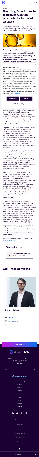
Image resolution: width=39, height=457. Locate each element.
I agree (26, 98)
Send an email (13, 321)
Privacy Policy (19, 424)
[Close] (35, 65)
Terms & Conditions (19, 433)
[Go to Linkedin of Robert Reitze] (6, 325)
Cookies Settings (20, 103)
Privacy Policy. (18, 93)
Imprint (19, 428)
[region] (19, 86)
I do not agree (13, 98)
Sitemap (19, 442)
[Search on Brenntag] (30, 2)
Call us (10, 317)
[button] (36, 454)
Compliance (19, 437)
